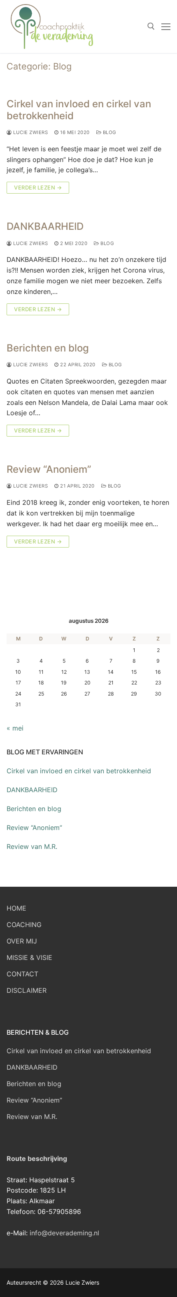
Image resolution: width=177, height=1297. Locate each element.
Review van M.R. (32, 846)
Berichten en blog (48, 348)
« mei (15, 728)
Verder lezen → (38, 187)
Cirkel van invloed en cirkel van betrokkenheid (79, 110)
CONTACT (22, 974)
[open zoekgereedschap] (151, 26)
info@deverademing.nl (64, 1233)
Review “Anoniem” (49, 469)
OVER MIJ (22, 941)
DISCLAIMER (27, 990)
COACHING (24, 924)
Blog (108, 132)
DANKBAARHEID (45, 226)
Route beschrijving (37, 1158)
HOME (16, 908)
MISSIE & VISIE (29, 957)
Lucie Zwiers (30, 132)
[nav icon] (165, 26)
